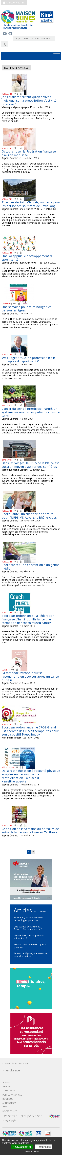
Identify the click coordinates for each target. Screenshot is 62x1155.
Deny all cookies (32, 1151)
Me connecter (15, 2)
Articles (7, 1086)
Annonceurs (9, 1103)
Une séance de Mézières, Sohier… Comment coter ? (28, 928)
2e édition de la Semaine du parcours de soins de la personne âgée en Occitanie (30, 830)
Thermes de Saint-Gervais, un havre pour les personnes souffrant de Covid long (31, 204)
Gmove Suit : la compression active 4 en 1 (29, 937)
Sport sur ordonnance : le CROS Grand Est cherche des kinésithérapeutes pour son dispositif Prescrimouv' (30, 730)
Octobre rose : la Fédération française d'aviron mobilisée (29, 153)
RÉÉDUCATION (8, 767)
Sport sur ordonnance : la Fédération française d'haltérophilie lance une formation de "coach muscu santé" (28, 619)
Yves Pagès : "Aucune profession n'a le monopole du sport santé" (29, 359)
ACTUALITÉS (7, 94)
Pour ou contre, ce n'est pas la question (30, 946)
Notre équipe (9, 1111)
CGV (4, 1107)
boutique (7, 1099)
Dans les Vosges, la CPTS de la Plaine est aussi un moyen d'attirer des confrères (30, 465)
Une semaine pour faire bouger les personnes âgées (26, 308)
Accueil (6, 1082)
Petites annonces (12, 1094)
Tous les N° (8, 1090)
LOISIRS (5, 670)
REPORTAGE (7, 405)
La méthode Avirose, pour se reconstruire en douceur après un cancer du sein (31, 676)
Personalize (44, 1146)
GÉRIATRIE (6, 303)
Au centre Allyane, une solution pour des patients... (30, 955)
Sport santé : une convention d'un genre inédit (30, 566)
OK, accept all (23, 1146)
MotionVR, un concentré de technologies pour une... (28, 919)
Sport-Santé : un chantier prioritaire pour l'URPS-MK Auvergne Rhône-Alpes (29, 515)
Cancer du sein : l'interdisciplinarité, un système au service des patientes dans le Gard (31, 412)
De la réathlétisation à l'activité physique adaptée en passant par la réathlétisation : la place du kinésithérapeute (31, 776)
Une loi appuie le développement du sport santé (28, 258)
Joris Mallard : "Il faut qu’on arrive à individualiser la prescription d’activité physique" (29, 100)
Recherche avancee (16, 67)
